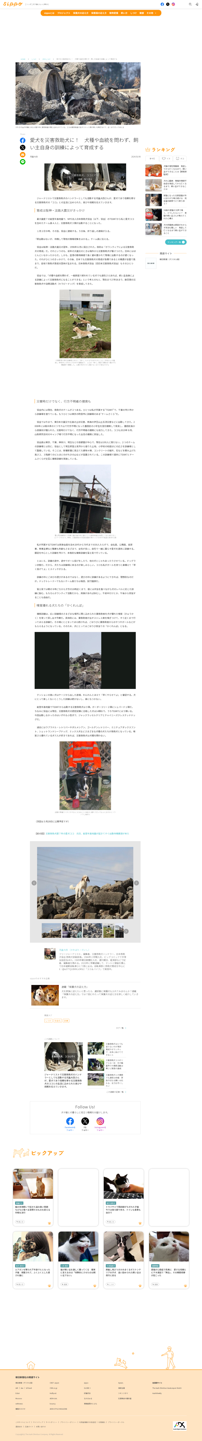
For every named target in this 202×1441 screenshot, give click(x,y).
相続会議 (121, 1388)
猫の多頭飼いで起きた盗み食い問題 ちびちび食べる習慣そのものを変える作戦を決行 (32, 1209)
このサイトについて (23, 1422)
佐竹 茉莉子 (111, 1203)
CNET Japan (54, 1383)
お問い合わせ (41, 1426)
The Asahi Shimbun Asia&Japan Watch (167, 1388)
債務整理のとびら (90, 1403)
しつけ (133, 13)
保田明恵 (155, 1266)
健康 (141, 13)
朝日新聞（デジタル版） (25, 1383)
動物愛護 (113, 13)
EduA (18, 1393)
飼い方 (124, 13)
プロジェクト (63, 13)
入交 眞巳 (64, 1266)
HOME (23, 59)
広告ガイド (29, 1426)
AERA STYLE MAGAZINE (58, 1409)
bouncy (53, 1403)
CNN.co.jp (53, 1388)
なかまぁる (88, 1398)
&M (17, 1388)
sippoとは (49, 13)
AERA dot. (53, 1398)
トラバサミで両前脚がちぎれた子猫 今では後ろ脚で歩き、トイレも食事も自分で (123, 1209)
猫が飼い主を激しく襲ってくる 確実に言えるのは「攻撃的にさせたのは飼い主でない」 (78, 1272)
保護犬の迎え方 (80, 13)
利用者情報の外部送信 (87, 1422)
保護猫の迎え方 (99, 13)
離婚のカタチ (20, 1409)
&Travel (29, 1388)
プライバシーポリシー (68, 1422)
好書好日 (87, 1393)
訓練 (66, 1020)
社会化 (58, 1020)
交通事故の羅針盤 (124, 1398)
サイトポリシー (51, 1422)
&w (22, 1388)
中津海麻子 (111, 1266)
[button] (39, 931)
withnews (19, 1403)
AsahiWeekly (157, 1393)
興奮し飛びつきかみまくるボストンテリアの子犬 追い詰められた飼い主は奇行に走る (123, 1272)
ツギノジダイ (123, 1393)
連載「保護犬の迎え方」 (75, 987)
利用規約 (102, 1422)
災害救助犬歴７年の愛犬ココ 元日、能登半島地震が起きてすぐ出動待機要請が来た (87, 833)
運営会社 (19, 1426)
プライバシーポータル (116, 1422)
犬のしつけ (46, 59)
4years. (120, 1383)
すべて (152, 158)
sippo (86, 1383)
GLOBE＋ (87, 1388)
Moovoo (19, 1398)
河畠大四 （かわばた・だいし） (74, 949)
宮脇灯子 (19, 1203)
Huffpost (53, 1393)
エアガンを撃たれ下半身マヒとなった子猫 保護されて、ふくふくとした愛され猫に (32, 1272)
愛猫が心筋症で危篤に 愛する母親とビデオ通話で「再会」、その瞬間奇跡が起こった (168, 1272)
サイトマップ (38, 1422)
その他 (150, 13)
